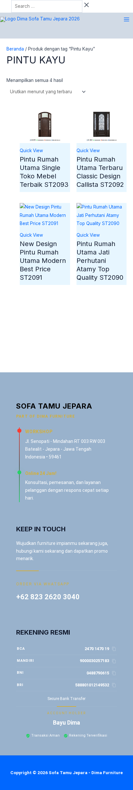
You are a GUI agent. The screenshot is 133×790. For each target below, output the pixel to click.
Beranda (15, 48)
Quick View (31, 150)
